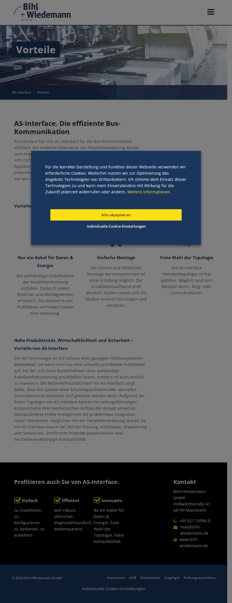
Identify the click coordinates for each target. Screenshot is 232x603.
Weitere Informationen (148, 191)
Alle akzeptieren (116, 214)
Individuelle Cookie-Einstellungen (116, 226)
